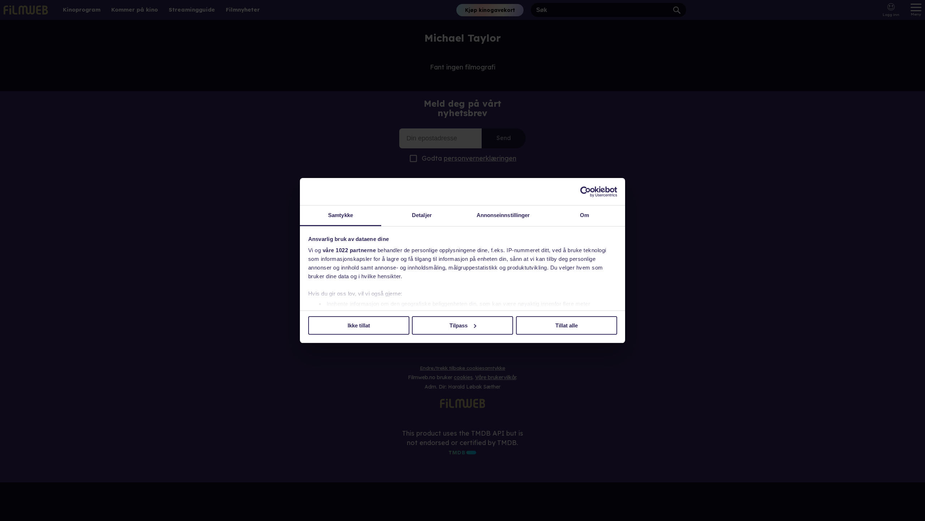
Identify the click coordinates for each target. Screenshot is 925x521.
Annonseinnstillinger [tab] (503, 215)
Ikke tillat (359, 325)
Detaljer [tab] (422, 215)
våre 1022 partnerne (349, 250)
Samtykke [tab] (340, 215)
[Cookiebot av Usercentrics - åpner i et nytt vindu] (585, 191)
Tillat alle (566, 325)
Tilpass (458, 325)
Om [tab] (584, 215)
